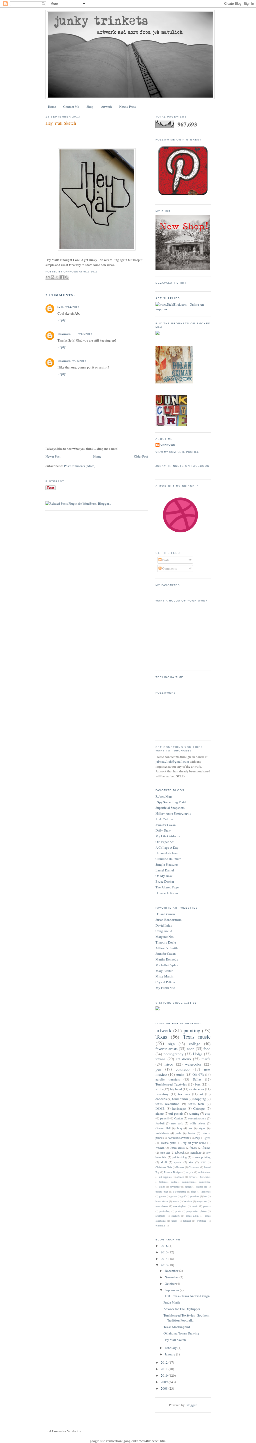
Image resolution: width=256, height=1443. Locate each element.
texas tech (196, 1103)
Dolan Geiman (165, 914)
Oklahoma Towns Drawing (181, 1333)
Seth (61, 306)
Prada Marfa (172, 1302)
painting (192, 1030)
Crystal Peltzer (165, 982)
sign (171, 1043)
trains (174, 1220)
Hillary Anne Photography (173, 813)
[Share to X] (57, 277)
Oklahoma (194, 1167)
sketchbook (162, 1133)
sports (178, 1162)
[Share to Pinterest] (66, 277)
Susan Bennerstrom (169, 919)
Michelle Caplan (167, 965)
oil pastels (176, 1113)
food (207, 1048)
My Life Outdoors (168, 836)
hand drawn (180, 1098)
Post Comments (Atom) (79, 466)
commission (188, 1182)
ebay (197, 1138)
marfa (206, 1058)
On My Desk (164, 875)
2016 (164, 1245)
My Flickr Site (165, 987)
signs (202, 1128)
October (170, 1283)
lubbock (179, 1152)
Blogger (191, 1405)
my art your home (194, 1143)
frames (206, 1147)
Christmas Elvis (164, 1167)
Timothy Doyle (166, 942)
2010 (164, 1375)
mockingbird (179, 1206)
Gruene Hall (163, 1128)
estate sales (196, 1089)
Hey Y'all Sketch (61, 123)
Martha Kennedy (167, 959)
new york (177, 1123)
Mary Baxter (164, 970)
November (172, 1277)
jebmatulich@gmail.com (172, 761)
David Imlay (164, 925)
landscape (179, 1108)
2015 (164, 1252)
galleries (206, 1191)
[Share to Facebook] (62, 277)
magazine (201, 1201)
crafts (162, 1186)
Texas (161, 1036)
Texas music (196, 1036)
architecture (204, 1172)
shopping (199, 1098)
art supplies (165, 1177)
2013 (164, 1265)
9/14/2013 (72, 307)
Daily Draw (163, 830)
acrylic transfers (168, 1079)
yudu (179, 1133)
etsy (207, 1113)
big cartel (205, 1177)
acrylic (190, 1172)
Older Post (141, 456)
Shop (90, 106)
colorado (183, 1069)
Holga (197, 1053)
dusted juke (162, 1191)
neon (190, 1048)
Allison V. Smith (167, 948)
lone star (165, 1152)
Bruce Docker (165, 881)
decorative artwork (179, 1138)
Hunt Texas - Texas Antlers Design (187, 1296)
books (191, 1133)
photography (174, 1053)
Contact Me (71, 106)
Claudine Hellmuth (169, 858)
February (171, 1347)
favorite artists (167, 1048)
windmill (160, 1225)
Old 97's (198, 1074)
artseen (180, 1177)
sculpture (160, 1215)
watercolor (193, 1064)
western (160, 1147)
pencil (164, 1118)
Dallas (197, 1079)
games (162, 1196)
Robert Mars (164, 796)
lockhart (188, 1201)
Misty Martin (165, 976)
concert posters (197, 1118)
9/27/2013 (79, 361)
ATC (203, 1162)
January (170, 1354)
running (194, 1113)
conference (204, 1182)
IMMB (160, 1108)
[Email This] (47, 277)
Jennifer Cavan (166, 825)
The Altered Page (167, 887)
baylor (192, 1177)
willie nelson (197, 1123)
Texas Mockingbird (177, 1326)
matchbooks (162, 1206)
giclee (173, 1196)
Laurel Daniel (165, 870)
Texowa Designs (173, 1172)
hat (205, 1196)
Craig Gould (164, 931)
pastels (206, 1206)
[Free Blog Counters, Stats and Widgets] (158, 1009)
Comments (169, 568)
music (195, 1206)
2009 (164, 1382)
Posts (165, 560)
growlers (194, 1196)
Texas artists (177, 1147)
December (172, 1270)
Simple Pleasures (167, 864)
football (160, 1123)
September (172, 1290)
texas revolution (168, 1103)
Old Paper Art (165, 842)
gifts (207, 1138)
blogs (193, 1147)
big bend (176, 1089)
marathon (195, 1152)
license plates (168, 1143)
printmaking (179, 1157)
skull (164, 1162)
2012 (164, 1362)
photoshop (165, 1211)
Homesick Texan (167, 893)
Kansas (180, 1167)
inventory (162, 1094)
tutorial (187, 1220)
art (201, 1094)
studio (180, 1074)
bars (197, 1084)
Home (52, 106)
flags (193, 1191)
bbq (179, 1128)
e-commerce (179, 1191)
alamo (160, 1113)
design (188, 1186)
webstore (201, 1220)
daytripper (175, 1186)
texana (161, 1058)
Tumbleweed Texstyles (171, 1084)
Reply (62, 320)
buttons (162, 1182)
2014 (164, 1258)
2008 (164, 1388)
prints (178, 1211)
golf (184, 1196)
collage (194, 1043)
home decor (162, 1201)
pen (158, 1069)
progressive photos (196, 1211)
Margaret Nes (165, 936)
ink (190, 1128)
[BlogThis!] (52, 277)
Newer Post (53, 456)
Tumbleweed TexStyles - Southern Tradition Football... (187, 1318)
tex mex (184, 1094)
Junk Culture (164, 819)
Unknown (64, 333)
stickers (176, 1215)
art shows (183, 1058)
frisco (168, 1064)
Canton (178, 1118)
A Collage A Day (167, 847)
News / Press (127, 106)
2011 (164, 1369)
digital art (201, 1186)
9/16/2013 (85, 334)
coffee (174, 1182)
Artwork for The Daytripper (182, 1309)
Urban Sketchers (167, 853)
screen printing (201, 1157)
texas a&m (192, 1215)
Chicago (199, 1108)
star (191, 1162)
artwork (164, 1030)
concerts (161, 1098)
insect (175, 1201)
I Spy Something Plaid (171, 802)
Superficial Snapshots (170, 807)
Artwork (106, 106)
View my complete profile (177, 452)
